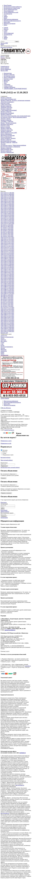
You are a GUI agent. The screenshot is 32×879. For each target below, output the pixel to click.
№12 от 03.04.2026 (7, 220)
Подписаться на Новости (10, 6)
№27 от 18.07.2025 (7, 269)
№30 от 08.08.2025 (7, 265)
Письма (6, 81)
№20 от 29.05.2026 (7, 209)
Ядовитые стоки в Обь (7, 130)
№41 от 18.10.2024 (7, 321)
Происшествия (8, 73)
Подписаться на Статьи (10, 8)
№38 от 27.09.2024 (7, 325)
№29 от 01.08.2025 (7, 267)
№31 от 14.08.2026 (7, 194)
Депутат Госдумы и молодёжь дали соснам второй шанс (15, 116)
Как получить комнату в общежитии (10, 146)
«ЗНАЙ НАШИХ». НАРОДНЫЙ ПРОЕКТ (15, 88)
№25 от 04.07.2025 (7, 272)
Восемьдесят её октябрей (7, 113)
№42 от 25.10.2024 (7, 320)
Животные (6, 80)
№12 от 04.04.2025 (7, 290)
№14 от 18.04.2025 (7, 288)
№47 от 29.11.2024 (7, 313)
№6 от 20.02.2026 (7, 229)
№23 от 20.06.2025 (7, 275)
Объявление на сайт (6, 443)
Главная (9, 5)
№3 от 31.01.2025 (7, 303)
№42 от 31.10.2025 (7, 248)
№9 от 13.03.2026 (7, 225)
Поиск (5, 5)
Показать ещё (4, 332)
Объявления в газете (7, 455)
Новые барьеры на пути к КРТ (9, 132)
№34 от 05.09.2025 (7, 260)
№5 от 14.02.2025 (7, 300)
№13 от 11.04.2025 (7, 289)
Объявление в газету (6, 440)
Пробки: (3, 58)
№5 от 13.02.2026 (7, 230)
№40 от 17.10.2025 (7, 251)
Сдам (2, 344)
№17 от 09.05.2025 (7, 283)
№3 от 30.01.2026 (7, 233)
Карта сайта (7, 22)
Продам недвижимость (7, 346)
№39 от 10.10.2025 (7, 253)
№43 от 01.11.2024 (7, 318)
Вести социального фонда (20, 117)
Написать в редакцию (9, 23)
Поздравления (4, 355)
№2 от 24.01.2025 (7, 304)
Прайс (5, 18)
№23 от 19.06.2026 (7, 205)
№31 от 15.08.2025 (7, 264)
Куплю (2, 345)
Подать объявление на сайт (11, 12)
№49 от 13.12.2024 (7, 310)
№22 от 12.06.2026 (7, 206)
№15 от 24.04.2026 (7, 216)
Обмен (2, 353)
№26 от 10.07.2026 (7, 201)
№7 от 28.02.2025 (7, 297)
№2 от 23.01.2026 (7, 234)
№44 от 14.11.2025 (7, 246)
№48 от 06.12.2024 (7, 311)
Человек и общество (9, 74)
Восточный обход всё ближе (8, 141)
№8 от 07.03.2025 (7, 296)
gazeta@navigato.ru (9, 430)
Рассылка (4, 450)
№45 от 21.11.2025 (7, 244)
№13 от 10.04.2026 (7, 219)
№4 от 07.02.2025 (7, 302)
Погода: (3, 56)
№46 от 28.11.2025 (7, 243)
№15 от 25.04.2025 (7, 286)
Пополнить (4, 502)
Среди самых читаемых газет (8, 99)
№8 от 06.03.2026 (7, 226)
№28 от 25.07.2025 (7, 268)
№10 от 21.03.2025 (7, 293)
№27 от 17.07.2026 (7, 199)
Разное (2, 352)
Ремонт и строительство (7, 337)
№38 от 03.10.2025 (7, 254)
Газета (15, 9)
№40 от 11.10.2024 (7, 323)
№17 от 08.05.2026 (7, 213)
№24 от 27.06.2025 (7, 274)
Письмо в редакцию (11, 123)
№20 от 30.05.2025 (7, 279)
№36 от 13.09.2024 (7, 328)
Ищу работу (4, 341)
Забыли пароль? (5, 511)
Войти (5, 25)
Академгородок (8, 13)
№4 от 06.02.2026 (7, 232)
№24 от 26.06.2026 (7, 204)
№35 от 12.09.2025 (7, 258)
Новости (19, 6)
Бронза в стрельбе (5, 127)
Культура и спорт (8, 78)
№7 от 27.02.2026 (7, 227)
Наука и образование (9, 77)
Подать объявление (9, 9)
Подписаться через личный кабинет (10, 467)
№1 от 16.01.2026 (7, 236)
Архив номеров (5, 67)
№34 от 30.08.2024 (7, 331)
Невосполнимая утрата (7, 149)
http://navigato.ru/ (20, 785)
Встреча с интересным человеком (21, 100)
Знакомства (4, 351)
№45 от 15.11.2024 (7, 316)
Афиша (6, 16)
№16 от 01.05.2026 (7, 215)
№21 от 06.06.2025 (7, 278)
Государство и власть (9, 76)
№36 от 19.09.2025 (7, 257)
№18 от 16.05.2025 (7, 282)
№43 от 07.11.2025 (7, 247)
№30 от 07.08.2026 (7, 195)
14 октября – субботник (7, 121)
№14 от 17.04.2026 (7, 218)
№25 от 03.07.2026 (7, 202)
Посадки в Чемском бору (7, 152)
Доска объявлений (9, 11)
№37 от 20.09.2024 (7, 327)
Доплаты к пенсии (5, 118)
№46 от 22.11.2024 (7, 314)
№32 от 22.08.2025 (7, 262)
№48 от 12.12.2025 (7, 240)
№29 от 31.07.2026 (7, 197)
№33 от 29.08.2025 (7, 261)
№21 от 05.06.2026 (7, 208)
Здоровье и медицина (9, 87)
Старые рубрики (8, 85)
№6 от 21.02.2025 (7, 299)
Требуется (3, 339)
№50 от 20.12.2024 (7, 309)
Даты (5, 83)
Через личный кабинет (7, 460)
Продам (3, 348)
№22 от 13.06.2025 (7, 276)
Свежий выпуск (5, 66)
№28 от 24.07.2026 (7, 198)
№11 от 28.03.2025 (7, 292)
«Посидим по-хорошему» (7, 102)
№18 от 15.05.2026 (7, 212)
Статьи (18, 8)
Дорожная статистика (6, 107)
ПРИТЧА (14, 142)
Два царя (3, 144)
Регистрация (4, 510)
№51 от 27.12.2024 (7, 307)
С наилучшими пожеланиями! (9, 110)
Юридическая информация (11, 19)
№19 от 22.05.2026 (7, 211)
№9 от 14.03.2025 (7, 295)
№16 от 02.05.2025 (7, 285)
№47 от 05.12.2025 (7, 241)
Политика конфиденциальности (12, 20)
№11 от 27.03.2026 (7, 222)
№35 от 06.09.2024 (7, 330)
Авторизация (4, 517)
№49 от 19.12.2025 (7, 239)
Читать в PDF (4, 43)
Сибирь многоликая (6, 104)
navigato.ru (28, 666)
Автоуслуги (4, 335)
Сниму (2, 342)
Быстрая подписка (5, 457)
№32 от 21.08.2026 (7, 192)
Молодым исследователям (8, 135)
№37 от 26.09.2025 (7, 255)
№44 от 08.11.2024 (7, 317)
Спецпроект (7, 84)
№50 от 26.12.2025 (7, 237)
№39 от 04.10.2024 (7, 324)
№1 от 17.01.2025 (7, 306)
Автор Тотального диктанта (8, 138)
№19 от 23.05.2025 (7, 281)
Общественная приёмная (19, 145)
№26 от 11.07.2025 (7, 271)
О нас (5, 15)
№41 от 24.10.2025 (7, 250)
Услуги (2, 338)
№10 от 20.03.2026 (7, 223)
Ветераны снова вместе (7, 124)
